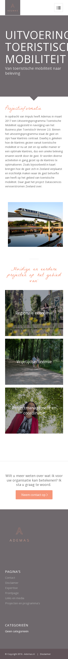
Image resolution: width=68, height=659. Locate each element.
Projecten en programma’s (22, 603)
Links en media (14, 598)
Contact (10, 577)
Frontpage (12, 593)
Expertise (11, 588)
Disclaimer (12, 583)
